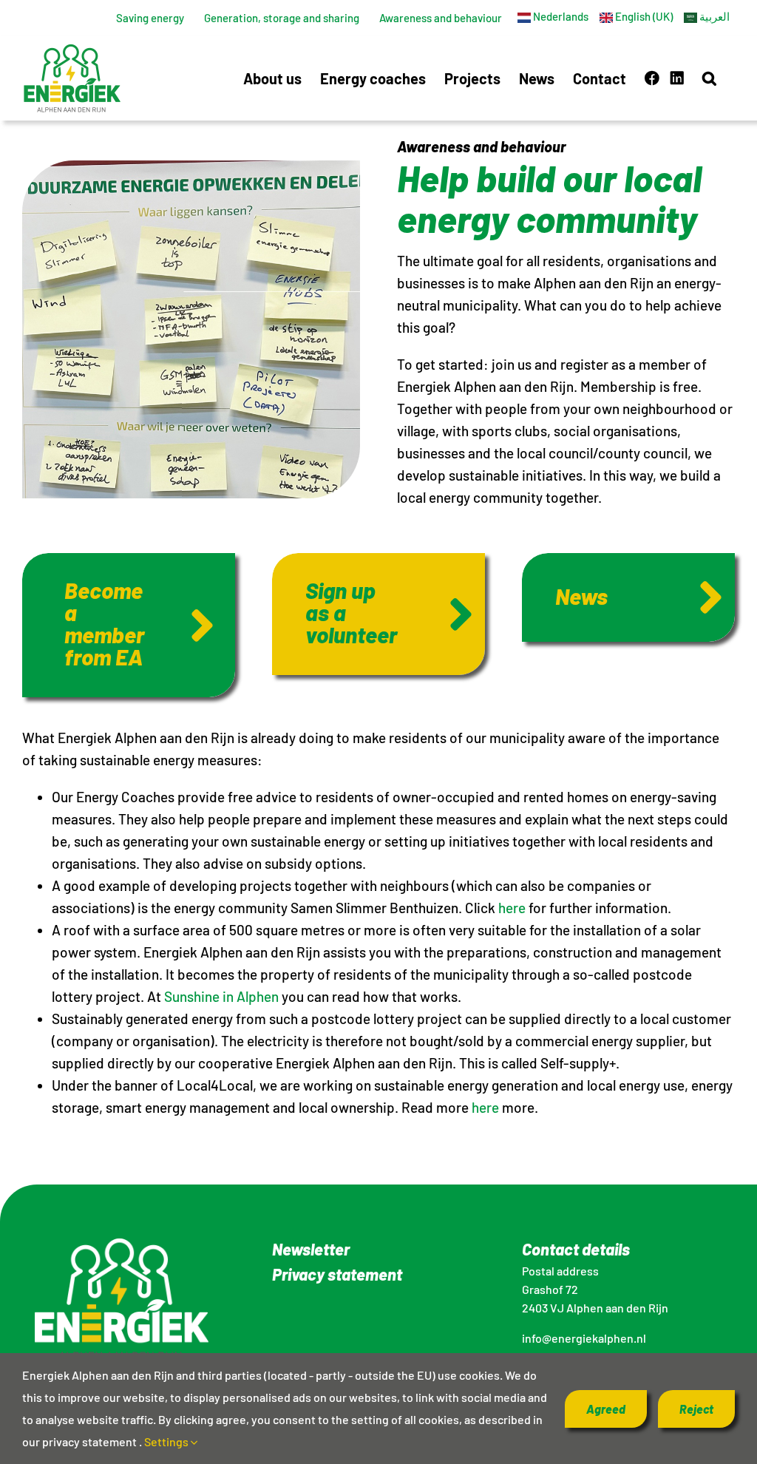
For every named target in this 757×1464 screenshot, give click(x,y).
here (512, 907)
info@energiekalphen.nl (584, 1338)
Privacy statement (337, 1274)
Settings (167, 1441)
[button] (709, 78)
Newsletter (311, 1248)
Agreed (605, 1409)
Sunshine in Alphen (221, 996)
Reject (696, 1409)
